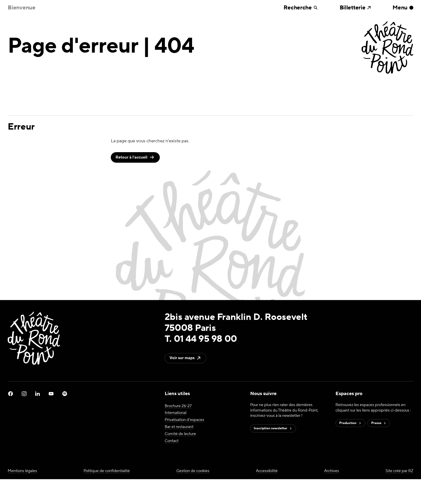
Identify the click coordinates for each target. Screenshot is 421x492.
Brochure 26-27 (178, 405)
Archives (331, 470)
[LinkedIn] (37, 394)
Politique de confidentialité (107, 470)
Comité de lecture (180, 433)
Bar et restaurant (179, 426)
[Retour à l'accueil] (387, 48)
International (175, 412)
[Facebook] (10, 394)
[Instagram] (24, 394)
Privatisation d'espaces (184, 419)
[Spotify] (65, 394)
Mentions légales (22, 470)
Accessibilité (267, 470)
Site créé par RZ (399, 470)
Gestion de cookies (192, 470)
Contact (171, 440)
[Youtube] (51, 394)
